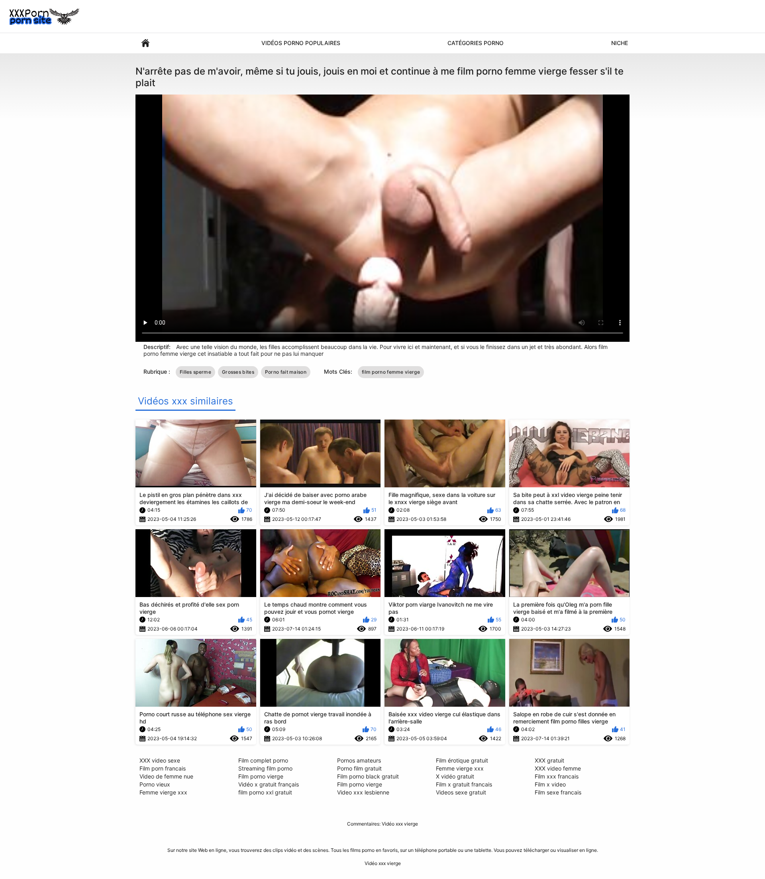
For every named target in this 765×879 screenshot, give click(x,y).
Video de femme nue (166, 776)
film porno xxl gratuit (265, 792)
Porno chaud (145, 43)
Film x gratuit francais (464, 784)
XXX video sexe (159, 760)
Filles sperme (195, 372)
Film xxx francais (557, 776)
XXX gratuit (549, 760)
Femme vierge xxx (163, 792)
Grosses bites (238, 372)
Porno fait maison (285, 372)
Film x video (550, 784)
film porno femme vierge (391, 372)
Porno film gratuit (359, 768)
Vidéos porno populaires (300, 42)
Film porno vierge (260, 776)
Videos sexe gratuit (461, 792)
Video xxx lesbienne (363, 792)
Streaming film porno (265, 768)
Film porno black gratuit (368, 776)
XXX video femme (558, 768)
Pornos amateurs (359, 760)
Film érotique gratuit (462, 760)
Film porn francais (162, 768)
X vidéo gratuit (455, 776)
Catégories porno (475, 42)
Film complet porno (263, 760)
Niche (619, 42)
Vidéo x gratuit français (268, 784)
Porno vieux (154, 784)
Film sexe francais (558, 792)
